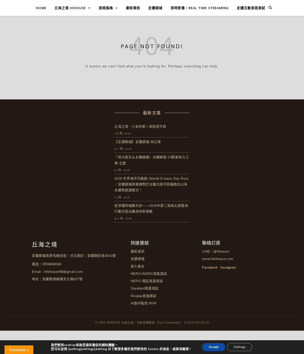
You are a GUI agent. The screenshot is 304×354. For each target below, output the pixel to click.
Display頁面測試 (143, 296)
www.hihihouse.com (217, 259)
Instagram (228, 267)
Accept (214, 347)
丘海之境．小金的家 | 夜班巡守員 (140, 126)
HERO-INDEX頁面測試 (149, 274)
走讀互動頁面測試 (251, 8)
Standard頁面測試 (145, 288)
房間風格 (106, 8)
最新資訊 (133, 8)
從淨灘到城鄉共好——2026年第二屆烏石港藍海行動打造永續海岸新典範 (151, 208)
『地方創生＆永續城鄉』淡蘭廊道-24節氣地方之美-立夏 (151, 160)
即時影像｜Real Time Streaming (200, 8)
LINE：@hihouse (215, 251)
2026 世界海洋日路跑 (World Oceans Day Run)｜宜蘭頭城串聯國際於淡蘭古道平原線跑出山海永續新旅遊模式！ (151, 184)
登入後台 (137, 266)
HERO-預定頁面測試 (147, 281)
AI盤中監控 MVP (144, 303)
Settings (239, 347)
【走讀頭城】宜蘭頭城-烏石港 (137, 142)
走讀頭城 (155, 8)
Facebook (210, 267)
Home (41, 8)
